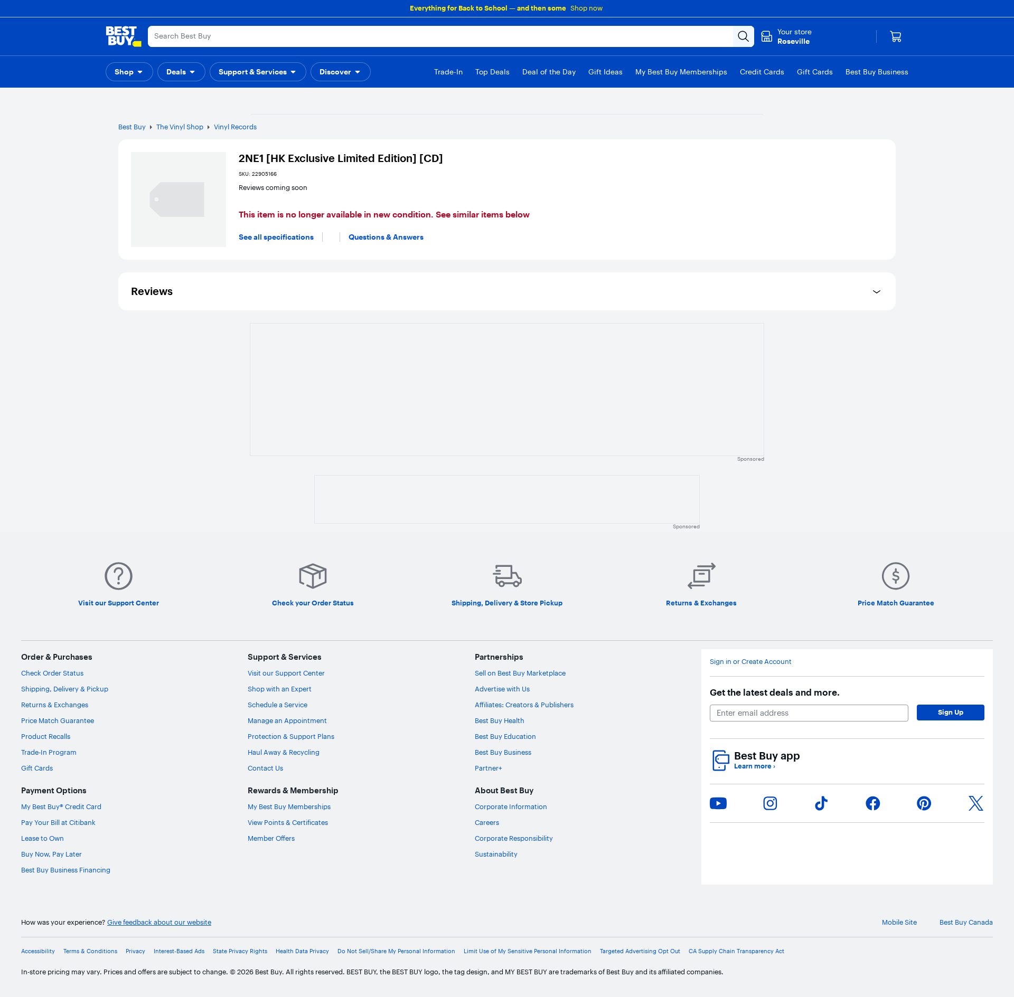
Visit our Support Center (286, 673)
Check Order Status (52, 673)
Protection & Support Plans (291, 736)
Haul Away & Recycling (284, 752)
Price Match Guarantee (57, 720)
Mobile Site (899, 922)
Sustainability (496, 854)
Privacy (135, 951)
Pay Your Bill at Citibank (58, 822)
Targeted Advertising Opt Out (640, 951)
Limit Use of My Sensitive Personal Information (528, 951)
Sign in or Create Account (751, 662)
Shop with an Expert (280, 689)
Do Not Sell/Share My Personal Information (396, 951)
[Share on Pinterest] (924, 803)
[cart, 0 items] (895, 36)
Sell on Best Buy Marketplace (520, 673)
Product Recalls (45, 736)
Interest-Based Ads (179, 951)
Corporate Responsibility (514, 838)
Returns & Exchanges (54, 704)
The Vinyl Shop (179, 126)
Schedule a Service (277, 704)
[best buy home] (124, 36)
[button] (129, 71)
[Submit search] (743, 36)
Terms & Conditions (90, 951)
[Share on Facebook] (873, 803)
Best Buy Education (505, 736)
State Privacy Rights (240, 951)
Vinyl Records (235, 126)
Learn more (754, 766)
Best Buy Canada (966, 922)
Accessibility (38, 951)
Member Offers (271, 838)
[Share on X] (976, 803)
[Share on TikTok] (821, 803)
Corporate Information (511, 806)
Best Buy (132, 126)
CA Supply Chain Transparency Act (736, 951)
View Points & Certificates (288, 822)
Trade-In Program (49, 752)
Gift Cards (37, 768)
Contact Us (265, 768)
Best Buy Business (503, 752)
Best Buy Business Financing (65, 870)
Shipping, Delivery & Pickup (64, 689)
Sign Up (950, 712)
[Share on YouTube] (718, 803)
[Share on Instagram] (770, 803)
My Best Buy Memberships (289, 806)
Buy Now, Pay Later (51, 854)
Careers (487, 822)
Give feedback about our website (159, 922)
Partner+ (488, 768)
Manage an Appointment (287, 720)
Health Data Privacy (302, 951)
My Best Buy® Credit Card (61, 806)
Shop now (586, 8)
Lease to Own (42, 838)
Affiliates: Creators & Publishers (524, 704)
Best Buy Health (499, 720)
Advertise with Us (502, 689)
